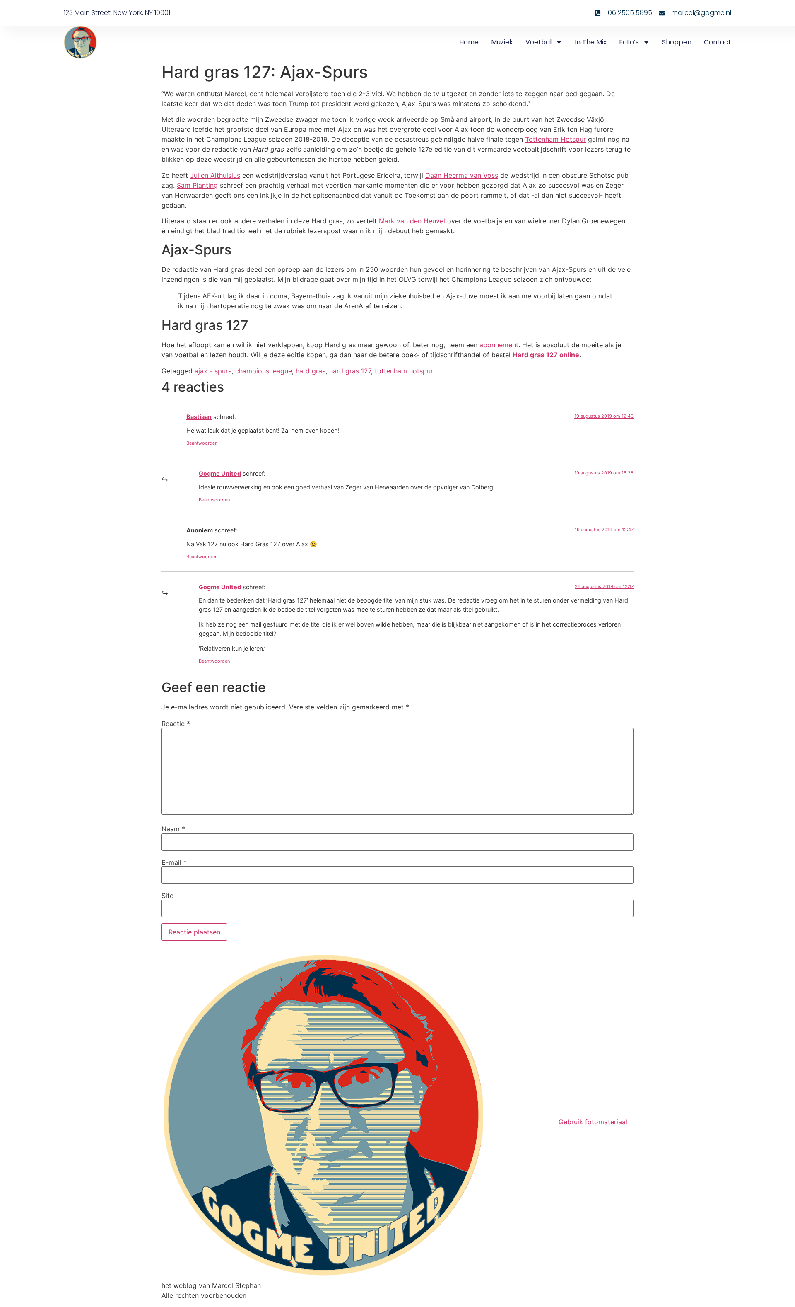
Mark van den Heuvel (412, 221)
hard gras (310, 371)
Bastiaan (199, 416)
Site (167, 895)
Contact (717, 42)
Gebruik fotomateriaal (593, 1122)
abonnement (498, 345)
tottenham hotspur (404, 371)
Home (469, 42)
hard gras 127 (350, 371)
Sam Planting (197, 185)
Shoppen (676, 42)
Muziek (502, 42)
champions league (263, 371)
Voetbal (538, 42)
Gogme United (220, 473)
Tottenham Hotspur (555, 139)
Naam (173, 828)
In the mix (591, 42)
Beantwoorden (201, 443)
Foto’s (629, 42)
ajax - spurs (213, 371)
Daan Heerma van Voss (461, 175)
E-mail (174, 862)
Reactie (175, 723)
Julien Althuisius (215, 175)
